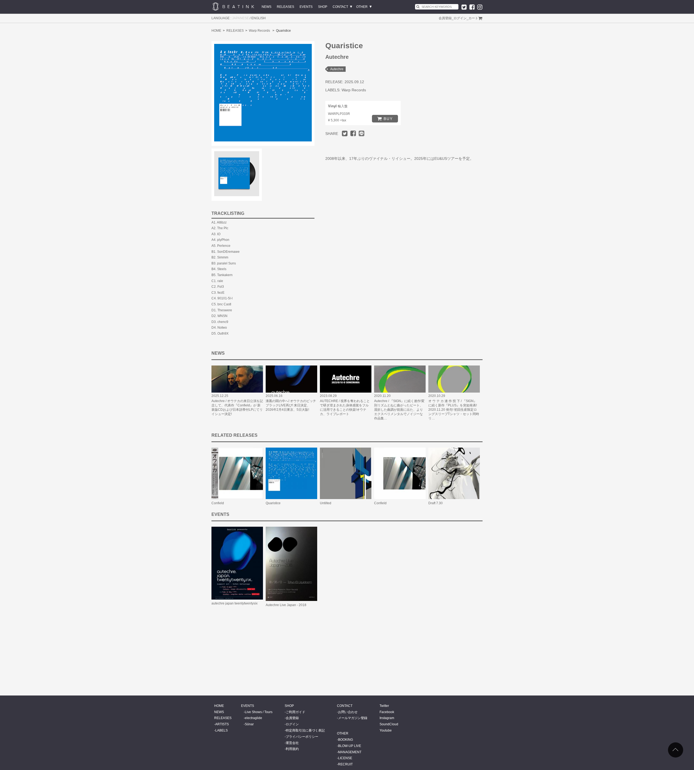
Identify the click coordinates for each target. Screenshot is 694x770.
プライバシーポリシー (302, 737)
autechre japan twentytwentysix (234, 603)
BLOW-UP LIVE (349, 746)
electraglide (253, 718)
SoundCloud (389, 724)
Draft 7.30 (435, 503)
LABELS (221, 730)
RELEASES (285, 7)
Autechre (336, 69)
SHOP (322, 7)
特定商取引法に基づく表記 (305, 730)
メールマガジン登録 (352, 718)
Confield (217, 503)
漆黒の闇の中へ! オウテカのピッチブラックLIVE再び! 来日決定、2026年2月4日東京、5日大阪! (291, 405)
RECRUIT (345, 764)
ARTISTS (222, 724)
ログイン (460, 18)
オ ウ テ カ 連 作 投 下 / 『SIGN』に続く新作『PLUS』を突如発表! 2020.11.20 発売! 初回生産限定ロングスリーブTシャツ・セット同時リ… (453, 409)
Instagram (387, 718)
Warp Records (259, 31)
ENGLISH (258, 18)
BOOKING (345, 740)
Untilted (325, 503)
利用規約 (292, 749)
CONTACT (340, 7)
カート (473, 18)
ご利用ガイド (295, 712)
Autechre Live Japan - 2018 (286, 605)
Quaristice (273, 503)
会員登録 (445, 18)
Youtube (386, 730)
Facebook (387, 712)
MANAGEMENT (349, 752)
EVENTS (306, 7)
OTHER (362, 7)
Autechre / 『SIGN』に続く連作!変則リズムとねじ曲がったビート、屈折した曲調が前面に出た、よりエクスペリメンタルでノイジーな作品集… (399, 409)
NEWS (266, 7)
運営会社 (292, 743)
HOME (216, 31)
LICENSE (345, 758)
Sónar (249, 724)
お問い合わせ (348, 712)
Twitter (384, 706)
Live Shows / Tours (258, 712)
